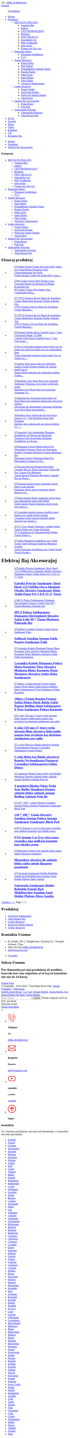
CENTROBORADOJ (32, 31)
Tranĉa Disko (28, 89)
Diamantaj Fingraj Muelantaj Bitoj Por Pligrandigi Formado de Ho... (34, 460)
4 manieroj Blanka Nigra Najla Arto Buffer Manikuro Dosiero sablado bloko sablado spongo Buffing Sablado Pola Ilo (35, 791)
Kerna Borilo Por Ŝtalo (13, 994)
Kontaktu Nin (15, 136)
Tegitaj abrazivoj (22, 60)
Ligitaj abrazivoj (22, 86)
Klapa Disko (27, 63)
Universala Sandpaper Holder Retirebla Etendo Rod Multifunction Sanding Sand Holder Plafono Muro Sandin (34, 891)
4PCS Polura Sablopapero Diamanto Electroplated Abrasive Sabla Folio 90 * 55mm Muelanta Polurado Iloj (36, 618)
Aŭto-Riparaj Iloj (29, 115)
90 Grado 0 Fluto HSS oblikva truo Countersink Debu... (32, 291)
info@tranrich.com (18, 950)
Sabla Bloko (27, 77)
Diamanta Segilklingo (32, 54)
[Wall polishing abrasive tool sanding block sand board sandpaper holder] (38, 853)
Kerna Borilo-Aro (58, 991)
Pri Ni (11, 118)
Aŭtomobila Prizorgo (25, 109)
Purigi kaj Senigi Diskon (33, 95)
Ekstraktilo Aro (28, 39)
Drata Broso (27, 104)
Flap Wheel (27, 66)
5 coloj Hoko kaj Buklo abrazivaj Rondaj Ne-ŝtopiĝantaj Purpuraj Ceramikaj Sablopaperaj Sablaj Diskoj (36, 762)
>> (13, 902)
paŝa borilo (26, 45)
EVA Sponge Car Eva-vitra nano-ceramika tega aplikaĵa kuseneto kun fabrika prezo (36, 841)
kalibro (24, 28)
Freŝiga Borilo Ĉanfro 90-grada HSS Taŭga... (37, 275)
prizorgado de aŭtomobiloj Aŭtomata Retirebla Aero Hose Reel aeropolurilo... (38, 408)
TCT (23, 57)
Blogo (11, 124)
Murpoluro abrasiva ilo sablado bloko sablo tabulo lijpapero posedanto (35, 863)
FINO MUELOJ (29, 37)
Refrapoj (25, 34)
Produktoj (13, 19)
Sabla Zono (27, 74)
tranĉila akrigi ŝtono (11, 991)
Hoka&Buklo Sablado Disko (36, 69)
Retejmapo (19, 989)
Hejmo (11, 16)
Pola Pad (25, 106)
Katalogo (12, 130)
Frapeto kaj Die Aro (31, 48)
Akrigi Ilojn (27, 98)
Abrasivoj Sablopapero (32, 83)
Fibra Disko (27, 80)
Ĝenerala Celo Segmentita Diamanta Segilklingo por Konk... (33, 440)
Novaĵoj (12, 121)
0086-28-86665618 (16, 2)
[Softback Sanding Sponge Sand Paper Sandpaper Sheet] (38, 632)
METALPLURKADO (26, 22)
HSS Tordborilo (29, 42)
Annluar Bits (27, 25)
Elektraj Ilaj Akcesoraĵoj (26, 101)
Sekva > (8, 902)
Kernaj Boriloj (40, 991)
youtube (12, 1100)
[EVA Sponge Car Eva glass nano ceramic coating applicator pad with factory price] (38, 831)
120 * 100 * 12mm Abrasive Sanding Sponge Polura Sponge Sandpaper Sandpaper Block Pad (36, 818)
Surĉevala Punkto (30, 92)
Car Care (27, 991)
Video (11, 127)
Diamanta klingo (22, 51)
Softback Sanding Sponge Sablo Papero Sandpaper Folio (35, 640)
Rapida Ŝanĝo (28, 72)
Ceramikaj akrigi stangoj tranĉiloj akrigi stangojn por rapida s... (34, 519)
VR (10, 133)
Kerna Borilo (33, 994)
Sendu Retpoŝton (10, 1007)
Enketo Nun (7, 983)
